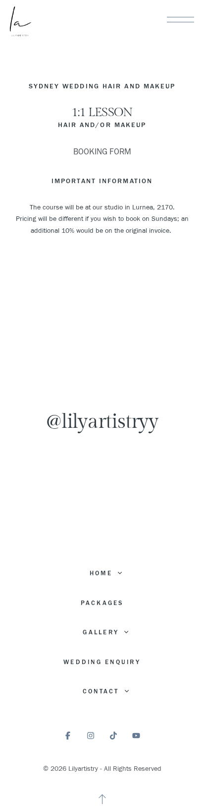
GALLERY (102, 632)
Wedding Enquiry (102, 662)
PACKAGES (102, 603)
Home (102, 573)
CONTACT (102, 691)
